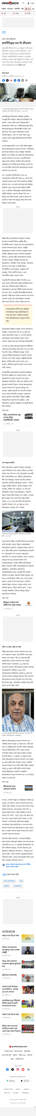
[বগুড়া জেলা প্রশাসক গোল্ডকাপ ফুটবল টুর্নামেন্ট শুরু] (28, 965)
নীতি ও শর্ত (7, 1093)
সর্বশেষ (4, 9)
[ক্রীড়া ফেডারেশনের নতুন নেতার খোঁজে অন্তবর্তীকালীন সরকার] (29, 416)
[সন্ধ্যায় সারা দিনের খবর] (28, 938)
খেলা (4, 32)
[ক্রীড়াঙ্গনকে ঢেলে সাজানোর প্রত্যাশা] (29, 788)
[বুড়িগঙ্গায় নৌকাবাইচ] (28, 978)
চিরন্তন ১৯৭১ (22, 1055)
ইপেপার (30, 1055)
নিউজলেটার (25, 1093)
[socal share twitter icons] (8, 81)
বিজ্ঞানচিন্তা (27, 1051)
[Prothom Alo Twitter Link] (13, 1070)
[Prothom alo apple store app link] (25, 1081)
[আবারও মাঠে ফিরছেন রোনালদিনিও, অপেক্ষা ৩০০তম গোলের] (28, 990)
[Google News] (28, 1070)
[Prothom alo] (10, 3)
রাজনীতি (17, 9)
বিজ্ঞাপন (18, 1089)
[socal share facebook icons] (4, 81)
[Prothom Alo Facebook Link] (8, 1070)
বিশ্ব (22, 9)
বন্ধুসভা (15, 1055)
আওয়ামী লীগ (17, 886)
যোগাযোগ (16, 1093)
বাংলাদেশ (10, 9)
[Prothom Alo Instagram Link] (18, 1070)
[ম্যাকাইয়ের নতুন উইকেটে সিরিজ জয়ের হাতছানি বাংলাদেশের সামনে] (28, 1004)
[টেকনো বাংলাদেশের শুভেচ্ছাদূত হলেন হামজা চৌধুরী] (28, 951)
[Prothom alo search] (23, 3)
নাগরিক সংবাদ (8, 1051)
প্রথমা (12, 1059)
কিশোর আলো (18, 1051)
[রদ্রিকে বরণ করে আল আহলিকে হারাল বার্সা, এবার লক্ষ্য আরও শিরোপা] (28, 1030)
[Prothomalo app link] (10, 1081)
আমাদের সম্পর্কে (8, 1089)
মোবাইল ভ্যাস (20, 1059)
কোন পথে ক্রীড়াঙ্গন (9, 881)
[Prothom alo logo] (18, 1047)
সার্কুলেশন (26, 1089)
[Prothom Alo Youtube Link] (24, 1070)
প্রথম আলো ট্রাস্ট (6, 1055)
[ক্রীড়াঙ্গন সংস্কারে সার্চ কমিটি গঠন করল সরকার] (29, 604)
